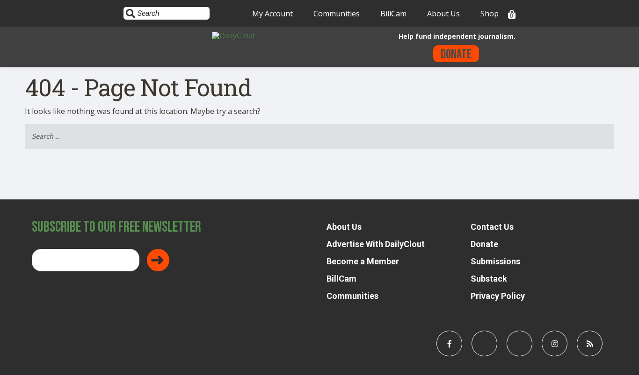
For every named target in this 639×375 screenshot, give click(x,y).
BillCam (393, 13)
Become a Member (363, 261)
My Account (272, 13)
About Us (443, 13)
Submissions (495, 261)
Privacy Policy (498, 296)
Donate (456, 54)
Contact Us (492, 227)
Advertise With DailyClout (376, 244)
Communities (336, 13)
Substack (489, 278)
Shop (489, 13)
